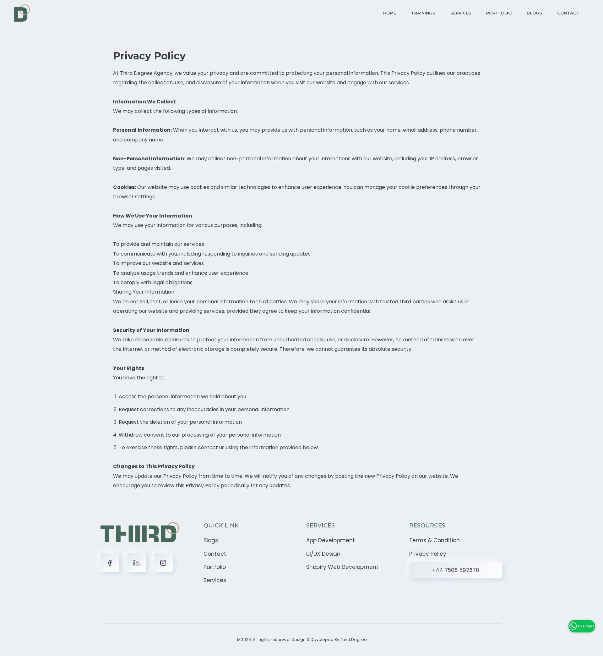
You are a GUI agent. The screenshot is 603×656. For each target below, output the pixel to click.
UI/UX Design (323, 554)
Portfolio (499, 12)
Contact (568, 12)
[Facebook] (109, 562)
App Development (330, 540)
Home (389, 12)
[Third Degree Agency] (22, 13)
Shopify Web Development (342, 567)
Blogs (534, 12)
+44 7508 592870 (455, 570)
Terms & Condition (434, 540)
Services (460, 12)
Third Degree (353, 639)
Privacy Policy (427, 554)
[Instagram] (163, 562)
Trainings (423, 12)
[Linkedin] (136, 562)
